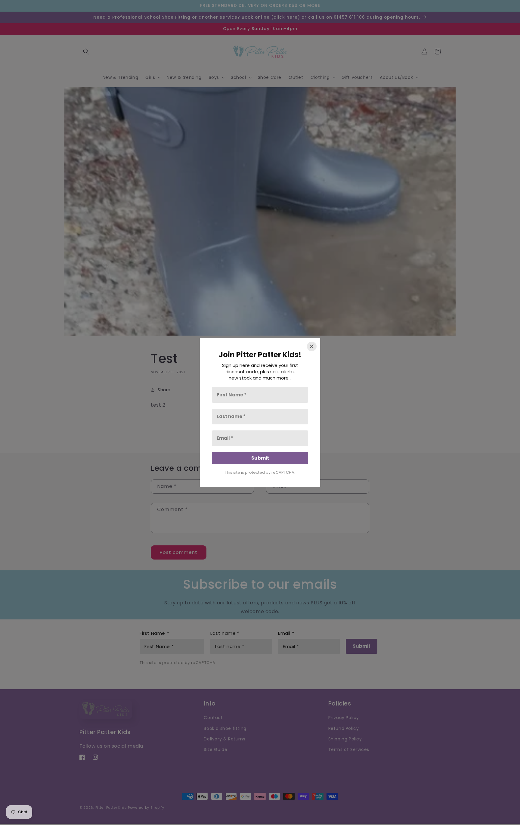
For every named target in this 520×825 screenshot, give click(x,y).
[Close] (312, 346)
